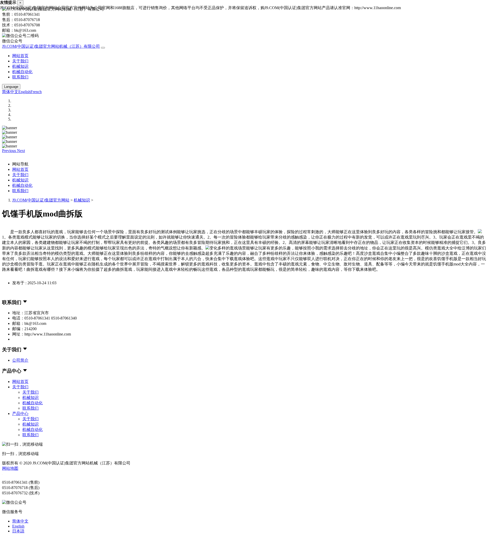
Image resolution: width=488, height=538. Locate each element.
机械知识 (20, 66)
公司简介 (20, 360)
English (24, 92)
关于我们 (20, 61)
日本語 (18, 531)
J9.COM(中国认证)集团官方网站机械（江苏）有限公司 (51, 46)
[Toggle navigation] (103, 47)
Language (11, 87)
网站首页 (20, 56)
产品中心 (20, 413)
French (36, 92)
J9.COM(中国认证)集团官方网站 (40, 200)
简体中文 (10, 92)
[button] (9, 150)
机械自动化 (22, 72)
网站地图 (10, 468)
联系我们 (20, 77)
